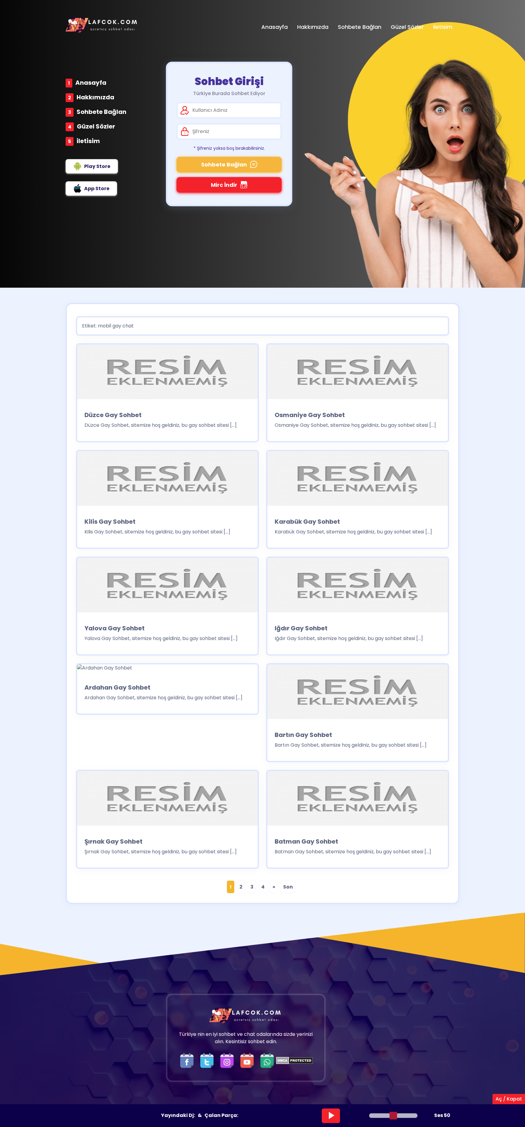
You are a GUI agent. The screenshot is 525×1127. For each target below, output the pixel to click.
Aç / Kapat (509, 1098)
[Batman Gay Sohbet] (357, 800)
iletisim (88, 141)
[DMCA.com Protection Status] (294, 1060)
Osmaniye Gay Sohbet (310, 415)
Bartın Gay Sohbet (303, 735)
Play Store (97, 166)
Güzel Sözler (96, 126)
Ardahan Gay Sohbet (117, 687)
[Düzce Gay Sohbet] (167, 373)
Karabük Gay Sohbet (307, 521)
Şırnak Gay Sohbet (113, 841)
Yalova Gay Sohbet (114, 628)
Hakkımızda (95, 97)
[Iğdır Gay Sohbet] (357, 587)
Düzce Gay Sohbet (113, 415)
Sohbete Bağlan (101, 112)
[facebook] (188, 1060)
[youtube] (248, 1060)
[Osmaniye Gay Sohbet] (357, 373)
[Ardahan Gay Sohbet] (104, 669)
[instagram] (228, 1060)
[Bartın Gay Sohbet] (357, 693)
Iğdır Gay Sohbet (301, 628)
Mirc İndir (224, 185)
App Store (96, 188)
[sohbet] (102, 24)
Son (288, 886)
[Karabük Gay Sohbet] (357, 480)
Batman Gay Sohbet (306, 841)
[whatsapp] (267, 1060)
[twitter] (208, 1060)
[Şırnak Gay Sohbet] (167, 800)
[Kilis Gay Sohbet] (167, 480)
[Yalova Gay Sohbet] (167, 587)
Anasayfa (90, 82)
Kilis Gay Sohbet (110, 521)
